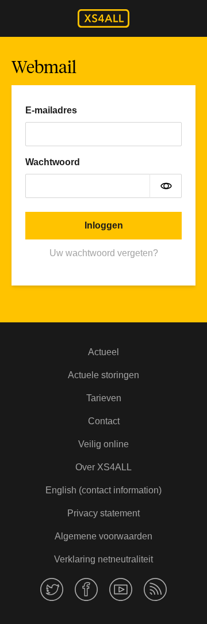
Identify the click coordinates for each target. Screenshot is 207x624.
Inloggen (104, 225)
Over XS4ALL (103, 467)
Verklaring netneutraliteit (103, 559)
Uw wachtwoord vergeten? (103, 253)
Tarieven (103, 398)
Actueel (103, 352)
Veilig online (103, 444)
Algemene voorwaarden (103, 536)
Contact (104, 421)
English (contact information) (103, 490)
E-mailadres (51, 110)
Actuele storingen (103, 375)
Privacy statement (103, 513)
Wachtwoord (52, 162)
